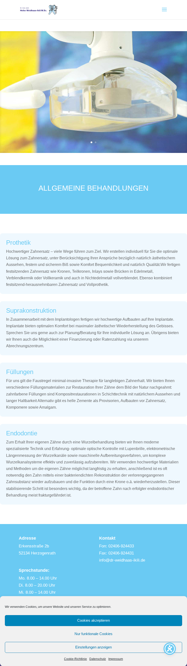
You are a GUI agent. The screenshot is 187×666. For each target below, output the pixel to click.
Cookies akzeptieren (93, 620)
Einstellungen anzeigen (93, 647)
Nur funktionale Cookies (93, 634)
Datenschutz (97, 659)
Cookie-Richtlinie (75, 659)
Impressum (115, 659)
